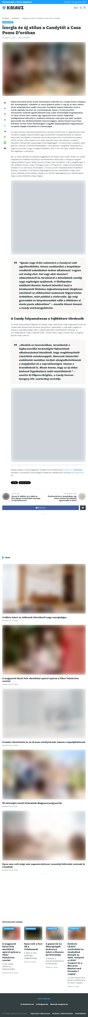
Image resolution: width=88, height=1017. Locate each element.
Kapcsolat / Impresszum (40, 1013)
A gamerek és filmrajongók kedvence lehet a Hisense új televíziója (55, 949)
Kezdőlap (5, 18)
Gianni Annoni (24, 482)
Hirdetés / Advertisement (62, 1013)
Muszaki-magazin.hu (59, 1004)
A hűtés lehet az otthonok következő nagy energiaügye (34, 617)
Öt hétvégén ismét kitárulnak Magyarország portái (32, 803)
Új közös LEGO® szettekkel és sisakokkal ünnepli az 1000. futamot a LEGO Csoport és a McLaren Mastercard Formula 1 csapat (75, 958)
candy (14, 482)
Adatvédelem (80, 1013)
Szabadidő (15, 18)
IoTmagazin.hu (42, 1004)
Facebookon (78, 472)
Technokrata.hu (27, 1004)
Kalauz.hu (68, 470)
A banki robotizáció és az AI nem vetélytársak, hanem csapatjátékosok (43, 742)
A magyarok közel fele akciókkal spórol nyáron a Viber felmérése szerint (40, 679)
